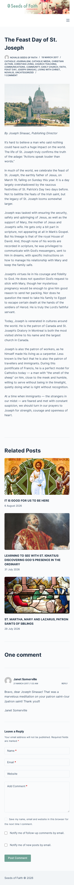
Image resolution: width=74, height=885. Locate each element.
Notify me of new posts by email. (30, 845)
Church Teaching (45, 64)
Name (12, 750)
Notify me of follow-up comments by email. (37, 833)
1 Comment (11, 75)
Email (11, 762)
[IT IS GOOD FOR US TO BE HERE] (37, 476)
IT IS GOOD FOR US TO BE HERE (26, 500)
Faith (62, 66)
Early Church (49, 66)
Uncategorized (24, 72)
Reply (65, 683)
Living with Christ (49, 69)
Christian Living (24, 64)
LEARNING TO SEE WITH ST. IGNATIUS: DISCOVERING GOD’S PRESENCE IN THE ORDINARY (32, 560)
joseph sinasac (27, 69)
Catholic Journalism (17, 61)
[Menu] (68, 20)
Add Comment (17, 786)
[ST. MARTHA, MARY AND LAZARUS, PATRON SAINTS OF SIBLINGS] (37, 595)
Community (33, 66)
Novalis (9, 72)
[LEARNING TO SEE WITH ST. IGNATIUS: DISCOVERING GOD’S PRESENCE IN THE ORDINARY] (37, 531)
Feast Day (10, 69)
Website (12, 773)
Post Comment (17, 858)
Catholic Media (41, 61)
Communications (14, 66)
